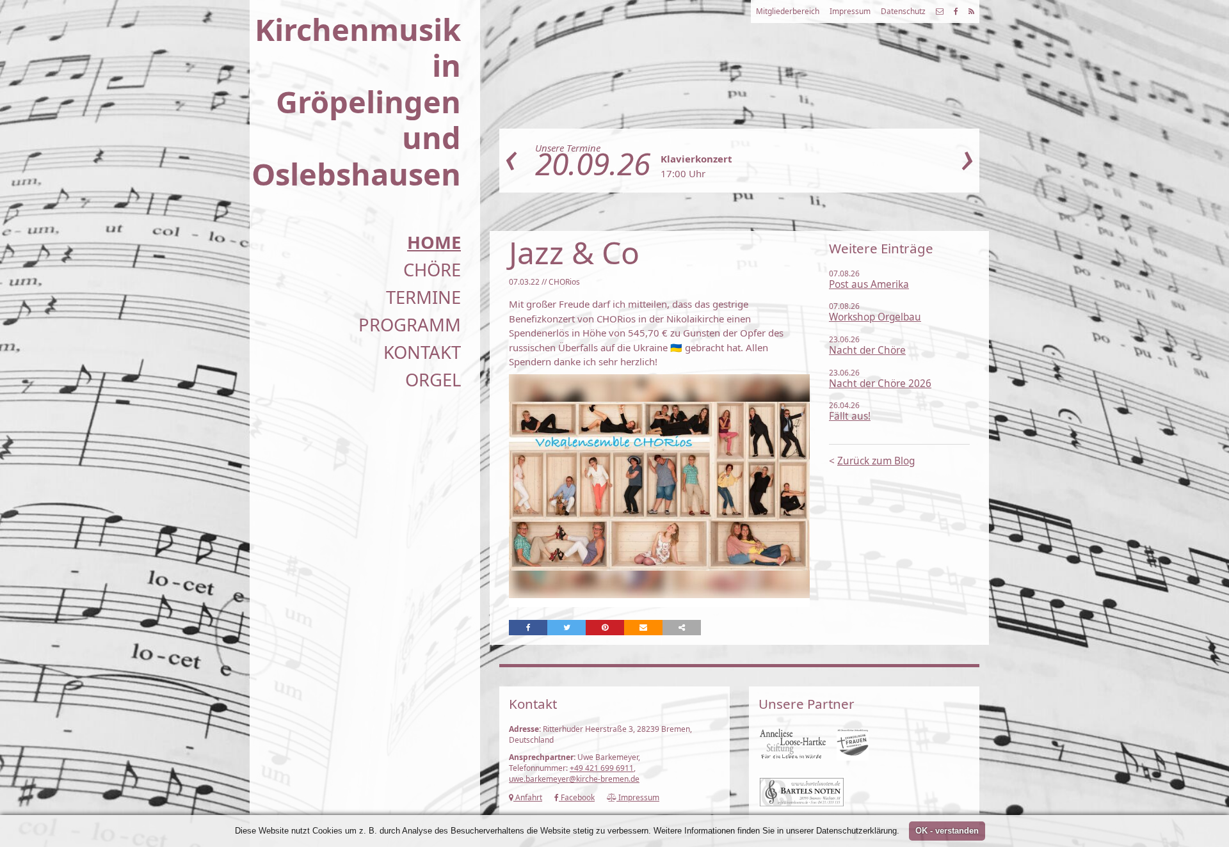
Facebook (577, 797)
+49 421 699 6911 (602, 768)
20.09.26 (592, 163)
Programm (409, 324)
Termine (423, 297)
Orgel (433, 380)
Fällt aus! (850, 416)
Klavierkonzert (696, 158)
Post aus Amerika (869, 284)
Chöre (432, 269)
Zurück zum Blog (876, 461)
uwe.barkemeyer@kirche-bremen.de (574, 778)
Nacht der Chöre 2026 (880, 383)
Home (434, 242)
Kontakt (422, 352)
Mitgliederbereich (787, 11)
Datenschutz (903, 11)
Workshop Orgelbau (875, 317)
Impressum (850, 11)
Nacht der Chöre (867, 350)
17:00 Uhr (683, 173)
